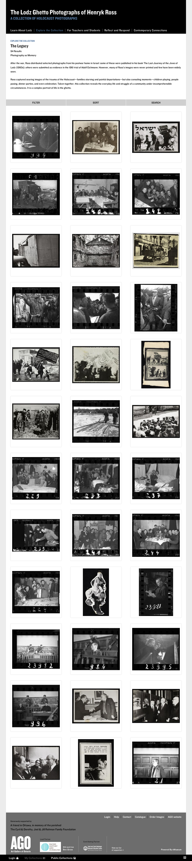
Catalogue (140, 816)
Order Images (157, 816)
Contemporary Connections (150, 30)
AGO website (175, 816)
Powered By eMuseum (171, 849)
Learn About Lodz (21, 30)
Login (107, 816)
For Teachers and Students (83, 30)
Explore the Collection (49, 30)
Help (116, 816)
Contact (127, 816)
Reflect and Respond (117, 30)
